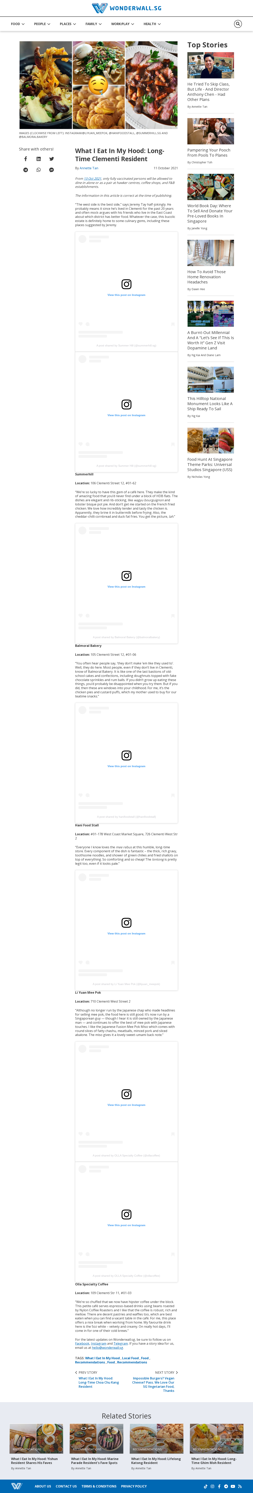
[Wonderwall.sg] (126, 8)
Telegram (120, 1343)
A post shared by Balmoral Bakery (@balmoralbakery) (126, 637)
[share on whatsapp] (38, 170)
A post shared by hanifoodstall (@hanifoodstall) (126, 816)
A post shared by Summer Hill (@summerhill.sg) (126, 345)
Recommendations (90, 1362)
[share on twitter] (52, 159)
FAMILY (91, 24)
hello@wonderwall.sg (107, 1347)
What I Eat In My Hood (102, 1358)
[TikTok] (206, 1486)
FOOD (15, 24)
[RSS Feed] (240, 1486)
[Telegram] (226, 1486)
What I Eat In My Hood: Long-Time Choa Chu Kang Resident (99, 1380)
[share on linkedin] (38, 159)
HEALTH (150, 24)
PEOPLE (40, 24)
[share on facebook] (25, 159)
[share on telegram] (25, 170)
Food (145, 1358)
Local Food (130, 1358)
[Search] (238, 23)
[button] (18, 24)
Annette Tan (89, 168)
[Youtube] (233, 1486)
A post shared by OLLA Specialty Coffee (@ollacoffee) (126, 1155)
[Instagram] (212, 1486)
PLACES (65, 24)
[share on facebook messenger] (52, 170)
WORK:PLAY (120, 24)
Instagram (98, 1343)
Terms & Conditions (98, 1486)
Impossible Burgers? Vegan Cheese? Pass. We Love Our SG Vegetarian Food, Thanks (153, 1382)
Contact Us (66, 1486)
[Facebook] (219, 1486)
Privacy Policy (134, 1486)
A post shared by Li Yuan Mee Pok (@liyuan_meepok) (126, 984)
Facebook (82, 1343)
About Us (43, 1486)
